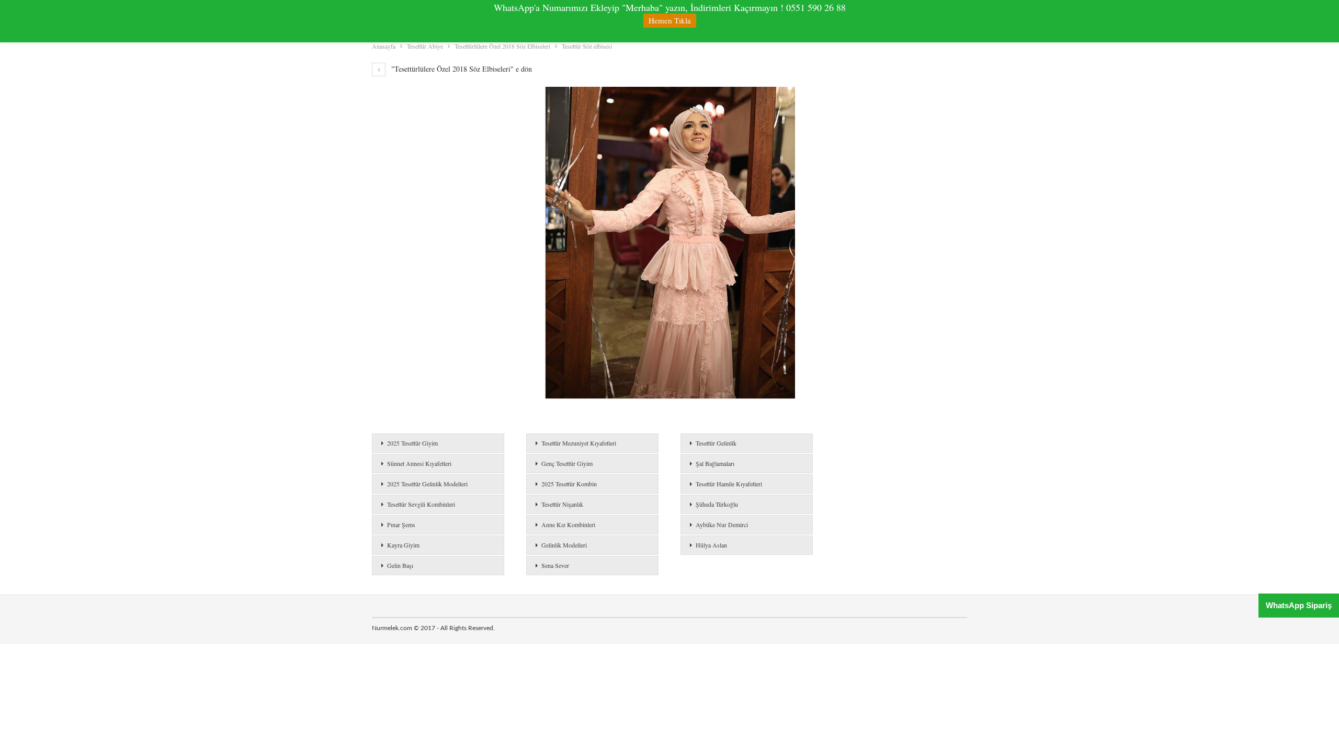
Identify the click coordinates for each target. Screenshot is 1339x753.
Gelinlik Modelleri (564, 545)
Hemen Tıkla (670, 20)
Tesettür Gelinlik (716, 443)
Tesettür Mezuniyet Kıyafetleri (578, 443)
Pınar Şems (401, 524)
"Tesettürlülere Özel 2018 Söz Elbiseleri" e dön (460, 69)
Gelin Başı (400, 565)
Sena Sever (555, 565)
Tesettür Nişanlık (562, 504)
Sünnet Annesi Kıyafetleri (419, 463)
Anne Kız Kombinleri (568, 524)
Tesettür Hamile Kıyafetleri (729, 484)
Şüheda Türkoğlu (717, 504)
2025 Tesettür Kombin (569, 484)
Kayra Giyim (403, 545)
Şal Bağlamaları (715, 463)
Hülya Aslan (711, 545)
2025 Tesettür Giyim (412, 443)
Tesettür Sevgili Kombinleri (421, 504)
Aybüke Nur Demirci (722, 524)
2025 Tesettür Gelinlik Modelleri (427, 484)
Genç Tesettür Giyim (567, 463)
